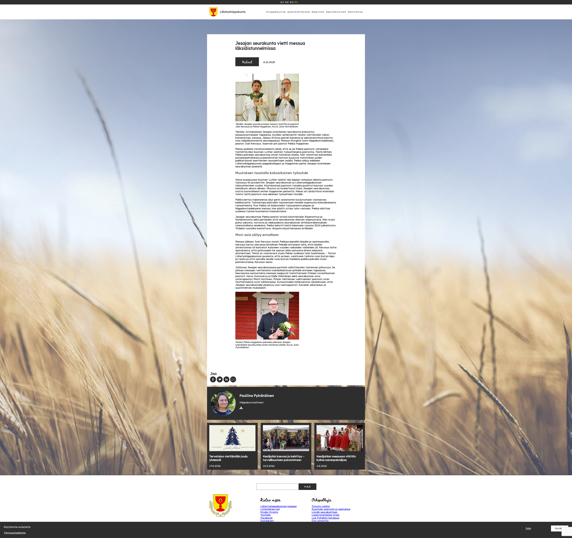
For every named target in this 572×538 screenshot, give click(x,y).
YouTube (265, 514)
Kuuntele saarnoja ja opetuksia (331, 509)
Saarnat (317, 11)
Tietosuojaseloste (15, 532)
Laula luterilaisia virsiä (325, 514)
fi (296, 2)
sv (282, 2)
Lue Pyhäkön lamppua (325, 517)
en (292, 2)
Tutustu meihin (321, 506)
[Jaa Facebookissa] (213, 379)
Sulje (528, 528)
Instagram (267, 520)
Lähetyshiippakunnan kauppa (278, 506)
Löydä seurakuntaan (325, 512)
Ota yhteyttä (320, 520)
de (287, 2)
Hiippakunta (276, 11)
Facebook (266, 517)
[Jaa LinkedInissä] (226, 379)
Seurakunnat (336, 11)
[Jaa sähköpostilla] (233, 379)
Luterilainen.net (270, 509)
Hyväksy (560, 528)
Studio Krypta (269, 512)
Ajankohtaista (298, 11)
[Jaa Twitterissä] (220, 379)
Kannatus (355, 11)
